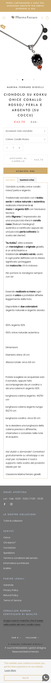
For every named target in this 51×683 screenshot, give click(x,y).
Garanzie (8, 585)
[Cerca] (42, 17)
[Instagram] (11, 504)
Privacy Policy (10, 590)
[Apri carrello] (47, 17)
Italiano (31, 637)
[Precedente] (17, 79)
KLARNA (7, 568)
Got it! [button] (26, 678)
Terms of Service (12, 600)
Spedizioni (9, 553)
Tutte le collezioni (12, 520)
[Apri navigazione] (4, 18)
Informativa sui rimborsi (16, 563)
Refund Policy (10, 595)
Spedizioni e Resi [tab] (27, 180)
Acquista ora (25, 171)
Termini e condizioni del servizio (20, 558)
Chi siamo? (9, 542)
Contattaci (9, 547)
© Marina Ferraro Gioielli (25, 644)
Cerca (6, 537)
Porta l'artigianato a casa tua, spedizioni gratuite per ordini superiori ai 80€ (25, 6)
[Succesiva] (33, 79)
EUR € (15, 637)
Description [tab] (10, 180)
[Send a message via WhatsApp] (46, 678)
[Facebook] (4, 504)
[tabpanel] (25, 330)
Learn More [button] (10, 670)
